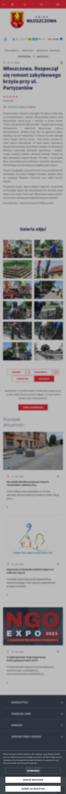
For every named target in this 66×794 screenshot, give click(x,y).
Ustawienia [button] (33, 770)
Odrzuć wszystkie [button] (33, 779)
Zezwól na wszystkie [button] (33, 788)
